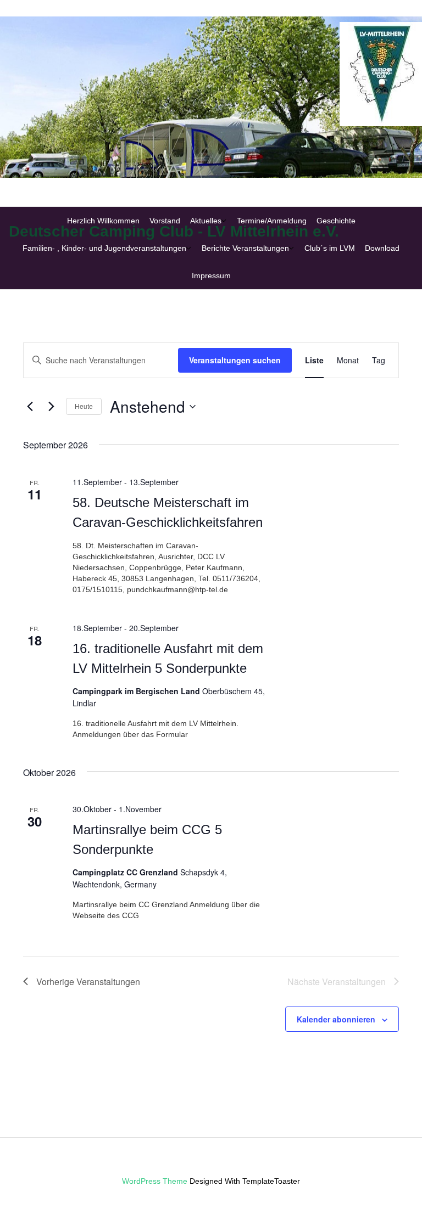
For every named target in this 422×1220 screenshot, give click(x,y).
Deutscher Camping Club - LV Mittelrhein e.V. (174, 231)
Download (382, 248)
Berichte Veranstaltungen (245, 248)
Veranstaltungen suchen (235, 360)
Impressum (211, 275)
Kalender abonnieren (336, 1019)
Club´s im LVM (329, 248)
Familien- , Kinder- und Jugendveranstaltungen (104, 248)
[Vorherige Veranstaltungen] (29, 406)
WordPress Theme (154, 1181)
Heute (84, 406)
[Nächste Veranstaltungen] (51, 406)
